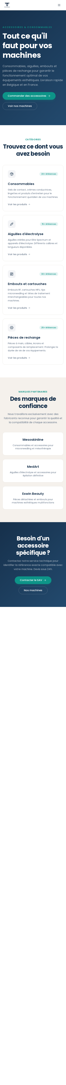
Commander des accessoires (27, 96)
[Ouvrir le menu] (59, 5)
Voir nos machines (20, 106)
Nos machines (33, 590)
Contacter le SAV (31, 580)
